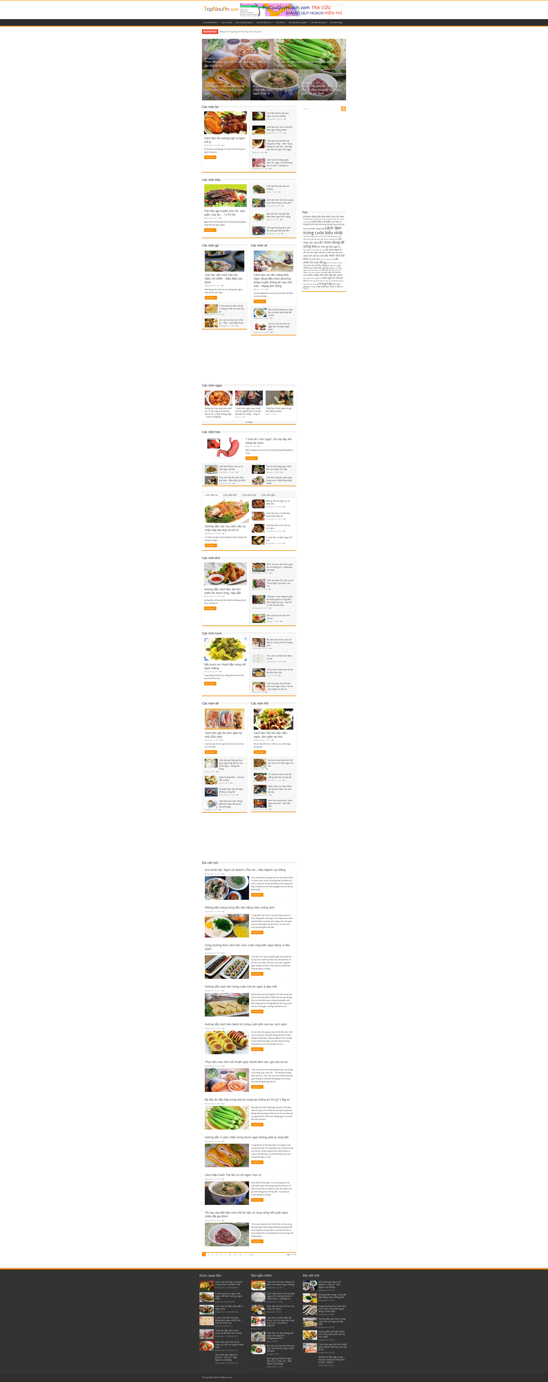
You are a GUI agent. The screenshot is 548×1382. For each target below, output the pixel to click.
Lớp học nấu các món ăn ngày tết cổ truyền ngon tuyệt (279, 327)
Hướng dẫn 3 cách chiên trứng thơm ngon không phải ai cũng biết (224, 89)
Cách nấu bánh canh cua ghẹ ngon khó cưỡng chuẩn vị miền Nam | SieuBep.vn (281, 1296)
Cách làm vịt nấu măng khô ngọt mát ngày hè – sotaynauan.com (280, 1335)
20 (235, 1255)
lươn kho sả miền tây (315, 272)
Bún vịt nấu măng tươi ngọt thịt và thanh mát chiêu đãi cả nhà (280, 312)
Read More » (210, 157)
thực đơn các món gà (310, 284)
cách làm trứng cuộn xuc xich (313, 236)
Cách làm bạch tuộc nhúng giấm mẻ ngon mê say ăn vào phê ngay (230, 804)
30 (240, 1255)
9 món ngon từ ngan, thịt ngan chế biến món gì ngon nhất (228, 1296)
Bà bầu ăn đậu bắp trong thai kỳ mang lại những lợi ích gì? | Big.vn (247, 1099)
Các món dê (210, 703)
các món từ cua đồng (321, 260)
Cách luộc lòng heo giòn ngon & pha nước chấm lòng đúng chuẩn (279, 480)
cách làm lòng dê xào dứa (325, 224)
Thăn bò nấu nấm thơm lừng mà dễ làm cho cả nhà (228, 1331)
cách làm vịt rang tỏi (331, 236)
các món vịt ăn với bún (334, 263)
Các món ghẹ (268, 495)
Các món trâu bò (210, 22)
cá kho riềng (321, 265)
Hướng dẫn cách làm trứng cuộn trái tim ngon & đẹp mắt (241, 986)
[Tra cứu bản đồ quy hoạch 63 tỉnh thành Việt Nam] (292, 10)
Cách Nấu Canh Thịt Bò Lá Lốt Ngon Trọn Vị (233, 1174)
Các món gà (210, 245)
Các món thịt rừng (318, 22)
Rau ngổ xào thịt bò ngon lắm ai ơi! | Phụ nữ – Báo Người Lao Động (279, 1361)
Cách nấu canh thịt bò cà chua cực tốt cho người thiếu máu (229, 1344)
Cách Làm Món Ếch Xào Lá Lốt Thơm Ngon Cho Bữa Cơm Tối (280, 583)
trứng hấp (325, 283)
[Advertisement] (249, 360)
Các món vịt (259, 245)
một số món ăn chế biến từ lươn (331, 281)
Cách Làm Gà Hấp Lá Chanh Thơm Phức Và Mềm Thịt (228, 1283)
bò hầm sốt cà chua (320, 219)
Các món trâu (211, 180)
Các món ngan (212, 385)
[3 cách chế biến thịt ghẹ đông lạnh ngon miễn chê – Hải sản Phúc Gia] (207, 1321)
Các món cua (249, 495)
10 (230, 1255)
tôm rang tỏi (312, 287)
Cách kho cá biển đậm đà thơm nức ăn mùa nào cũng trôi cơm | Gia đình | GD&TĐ (280, 1321)
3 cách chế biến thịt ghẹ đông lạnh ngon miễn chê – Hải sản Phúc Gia (228, 1320)
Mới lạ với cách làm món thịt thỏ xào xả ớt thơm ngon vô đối (280, 763)
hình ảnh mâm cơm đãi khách (318, 270)
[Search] (343, 108)
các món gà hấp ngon (328, 246)
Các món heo (226, 22)
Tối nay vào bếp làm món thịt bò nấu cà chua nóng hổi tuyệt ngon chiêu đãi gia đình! (321, 89)
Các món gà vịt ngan (243, 22)
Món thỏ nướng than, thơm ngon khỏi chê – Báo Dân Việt (280, 803)
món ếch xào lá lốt (313, 281)
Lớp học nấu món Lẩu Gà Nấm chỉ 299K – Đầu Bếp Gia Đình (223, 278)
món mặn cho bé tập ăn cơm (324, 274)
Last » (251, 1255)
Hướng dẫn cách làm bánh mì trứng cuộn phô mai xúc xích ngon (246, 1024)
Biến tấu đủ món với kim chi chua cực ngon (280, 1307)
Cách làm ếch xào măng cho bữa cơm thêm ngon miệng (280, 1283)
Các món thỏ (259, 703)
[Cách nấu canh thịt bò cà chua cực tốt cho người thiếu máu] (207, 1345)
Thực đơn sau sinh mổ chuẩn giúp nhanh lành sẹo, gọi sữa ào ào (244, 32)
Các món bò (210, 107)
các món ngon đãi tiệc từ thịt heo (320, 252)
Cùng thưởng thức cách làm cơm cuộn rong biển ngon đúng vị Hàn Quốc (332, 1309)
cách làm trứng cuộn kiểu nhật (323, 230)
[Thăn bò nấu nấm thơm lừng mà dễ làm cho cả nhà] (207, 1334)
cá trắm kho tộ (333, 266)
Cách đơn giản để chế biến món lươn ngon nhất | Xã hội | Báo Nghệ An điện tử (280, 686)
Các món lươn (212, 633)
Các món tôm (230, 495)
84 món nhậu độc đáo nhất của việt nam (323, 216)
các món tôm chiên (327, 259)
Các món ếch (211, 558)
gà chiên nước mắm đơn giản (322, 266)
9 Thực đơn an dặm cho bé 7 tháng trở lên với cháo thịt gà (231, 309)
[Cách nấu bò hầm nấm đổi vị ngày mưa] (207, 1310)
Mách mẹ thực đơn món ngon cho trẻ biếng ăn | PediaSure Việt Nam (280, 567)
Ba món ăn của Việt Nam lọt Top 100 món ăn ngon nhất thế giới (280, 1348)
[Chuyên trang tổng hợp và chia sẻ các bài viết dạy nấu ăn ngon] (221, 8)
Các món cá (280, 22)
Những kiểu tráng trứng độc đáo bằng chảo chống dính (240, 907)
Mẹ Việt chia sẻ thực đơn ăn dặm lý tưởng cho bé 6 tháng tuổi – (279, 642)
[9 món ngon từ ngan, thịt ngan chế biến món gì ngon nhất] (207, 1297)
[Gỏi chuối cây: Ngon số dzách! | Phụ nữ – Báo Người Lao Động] (207, 1358)
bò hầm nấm (307, 219)
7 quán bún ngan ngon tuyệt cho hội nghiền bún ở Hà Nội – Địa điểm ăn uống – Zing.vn (248, 411)
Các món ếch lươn (263, 22)
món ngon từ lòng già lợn (312, 278)
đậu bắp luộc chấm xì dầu (329, 286)
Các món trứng (336, 22)
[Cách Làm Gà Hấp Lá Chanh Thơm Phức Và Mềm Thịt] (207, 1285)
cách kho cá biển (321, 221)
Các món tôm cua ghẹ (297, 22)
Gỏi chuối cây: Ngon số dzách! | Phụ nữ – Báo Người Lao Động (245, 869)
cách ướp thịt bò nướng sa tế (327, 239)
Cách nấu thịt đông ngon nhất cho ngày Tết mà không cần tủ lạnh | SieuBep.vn (279, 163)
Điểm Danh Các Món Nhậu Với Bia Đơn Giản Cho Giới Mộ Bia (280, 789)
